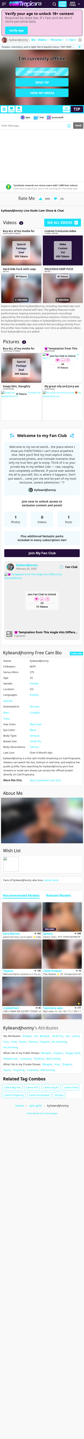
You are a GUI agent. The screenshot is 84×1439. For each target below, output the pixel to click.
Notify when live (42, 72)
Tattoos (34, 747)
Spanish (8, 701)
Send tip (42, 82)
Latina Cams (50, 880)
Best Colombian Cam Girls (45, 780)
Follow (11, 111)
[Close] (80, 40)
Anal (14, 1041)
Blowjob (45, 1036)
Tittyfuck (38, 1058)
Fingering (18, 1070)
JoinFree (62, 4)
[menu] (4, 4)
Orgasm (45, 1041)
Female (34, 683)
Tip (77, 109)
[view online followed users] (54, 4)
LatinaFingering (14, 1095)
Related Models (58, 896)
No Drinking (10, 1047)
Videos (43, 40)
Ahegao (27, 1036)
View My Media (42, 93)
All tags (59, 1095)
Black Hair (36, 724)
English (34, 695)
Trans (6, 718)
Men (6, 712)
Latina (75, 1036)
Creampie (25, 1058)
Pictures (57, 40)
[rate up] (40, 198)
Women (34, 706)
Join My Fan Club (42, 553)
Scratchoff (57, 117)
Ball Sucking (53, 1058)
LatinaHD (32, 1087)
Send (78, 125)
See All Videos (62, 222)
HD (36, 1036)
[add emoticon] (69, 125)
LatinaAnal (70, 1087)
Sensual (34, 735)
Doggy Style (72, 1053)
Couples (35, 712)
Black (33, 730)
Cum (6, 1041)
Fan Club (75, 40)
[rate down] (55, 198)
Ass (67, 1036)
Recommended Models (21, 896)
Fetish (22, 1041)
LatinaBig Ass (12, 1087)
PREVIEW (22, 299)
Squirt (7, 1070)
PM (19, 110)
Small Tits (35, 741)
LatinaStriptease (39, 1095)
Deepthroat (10, 1058)
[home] (25, 4)
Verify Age (16, 30)
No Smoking (59, 1041)
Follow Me (76, 653)
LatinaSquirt (51, 1087)
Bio (33, 40)
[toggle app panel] (80, 46)
